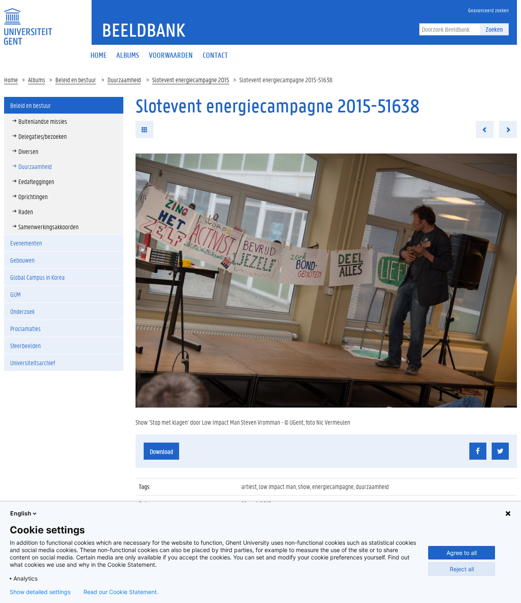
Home (11, 79)
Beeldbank (143, 30)
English (20, 513)
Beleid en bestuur (75, 79)
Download (161, 451)
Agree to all (462, 552)
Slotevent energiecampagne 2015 (190, 79)
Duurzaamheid (124, 79)
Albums (36, 79)
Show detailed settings (40, 592)
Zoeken (494, 29)
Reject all (462, 569)
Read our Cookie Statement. (120, 592)
